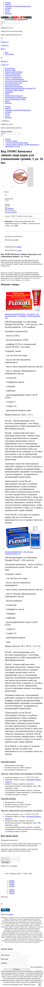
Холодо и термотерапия (13, 77)
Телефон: (4, 963)
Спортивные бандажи (12, 75)
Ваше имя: (4, 959)
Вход (6, 52)
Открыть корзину (11, 212)
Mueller (18, 247)
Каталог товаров (11, 141)
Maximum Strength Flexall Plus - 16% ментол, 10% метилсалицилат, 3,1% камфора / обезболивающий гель (22, 316)
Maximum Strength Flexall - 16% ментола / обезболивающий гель (19, 552)
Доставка (8, 8)
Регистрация (9, 54)
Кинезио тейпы (10, 70)
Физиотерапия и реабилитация (16, 97)
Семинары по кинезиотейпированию (18, 6)
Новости (8, 4)
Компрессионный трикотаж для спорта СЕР (20, 88)
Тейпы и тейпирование (13, 74)
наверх (10, 914)
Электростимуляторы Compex (15, 99)
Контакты (8, 13)
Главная (7, 2)
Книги (7, 101)
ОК (40, 984)
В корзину (10, 208)
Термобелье (9, 92)
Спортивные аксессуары (13, 83)
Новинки (8, 103)
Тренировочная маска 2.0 (14, 96)
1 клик (19, 250)
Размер (7, 204)
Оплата (7, 10)
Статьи (7, 12)
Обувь (7, 94)
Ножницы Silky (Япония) (14, 72)
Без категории (10, 68)
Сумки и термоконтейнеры (14, 79)
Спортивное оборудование (14, 90)
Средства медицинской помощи (16, 81)
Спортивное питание (12, 85)
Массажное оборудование (14, 86)
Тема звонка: (5, 955)
